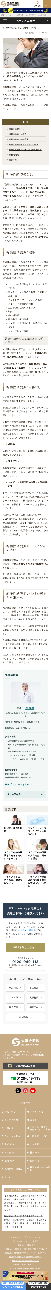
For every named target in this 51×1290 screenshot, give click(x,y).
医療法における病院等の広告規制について (23, 1216)
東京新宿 (13, 987)
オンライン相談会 (27, 930)
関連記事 (13, 160)
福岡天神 (34, 1007)
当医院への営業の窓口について (25, 1264)
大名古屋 (13, 997)
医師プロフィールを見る (17, 784)
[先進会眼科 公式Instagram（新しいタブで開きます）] (25, 1090)
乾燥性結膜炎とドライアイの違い (23, 144)
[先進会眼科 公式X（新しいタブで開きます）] (18, 1090)
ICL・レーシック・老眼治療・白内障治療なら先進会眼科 (23, 15)
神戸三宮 (13, 1007)
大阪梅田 (34, 997)
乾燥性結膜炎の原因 (17, 134)
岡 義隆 (29, 708)
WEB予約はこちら (24, 947)
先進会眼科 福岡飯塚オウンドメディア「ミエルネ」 (25, 1253)
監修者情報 (14, 155)
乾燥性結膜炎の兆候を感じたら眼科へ (25, 150)
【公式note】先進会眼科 (25, 1245)
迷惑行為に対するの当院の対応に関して (25, 1257)
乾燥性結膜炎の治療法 (18, 139)
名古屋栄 (34, 987)
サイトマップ (14, 1237)
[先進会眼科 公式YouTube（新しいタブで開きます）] (33, 1090)
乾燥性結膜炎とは (16, 129)
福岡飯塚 (23, 1017)
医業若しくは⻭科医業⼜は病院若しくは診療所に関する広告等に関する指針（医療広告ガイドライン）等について (25, 1223)
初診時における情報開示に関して (25, 1261)
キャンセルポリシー (21, 1241)
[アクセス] (37, 2)
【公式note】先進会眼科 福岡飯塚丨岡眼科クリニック (25, 1249)
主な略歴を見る (15, 794)
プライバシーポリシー (33, 1237)
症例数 (35, 1241)
